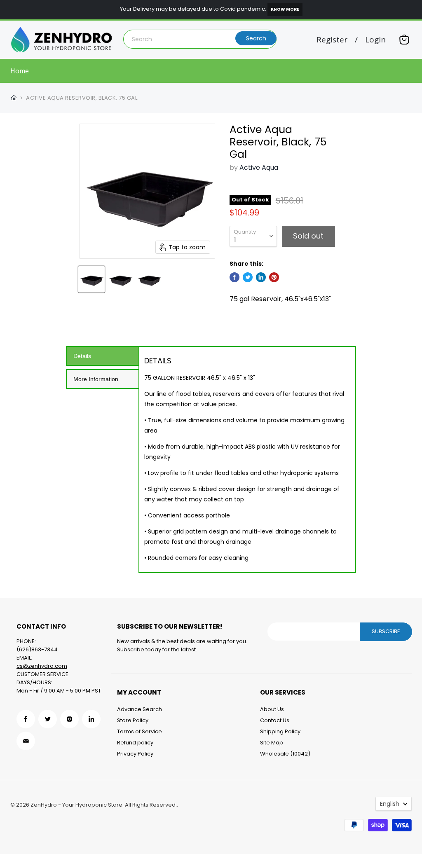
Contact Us (274, 720)
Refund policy (135, 742)
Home (19, 70)
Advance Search (139, 709)
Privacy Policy (135, 754)
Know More (285, 9)
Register (331, 40)
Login (375, 40)
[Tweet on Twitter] (248, 277)
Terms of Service (139, 731)
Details (82, 356)
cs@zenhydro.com (41, 666)
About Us (272, 709)
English (389, 804)
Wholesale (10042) (285, 754)
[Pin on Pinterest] (274, 277)
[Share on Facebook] (234, 277)
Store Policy (132, 720)
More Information (95, 379)
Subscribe (386, 631)
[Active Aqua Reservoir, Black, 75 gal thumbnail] (91, 279)
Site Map (271, 742)
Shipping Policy (280, 731)
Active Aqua (258, 167)
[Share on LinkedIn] (261, 277)
